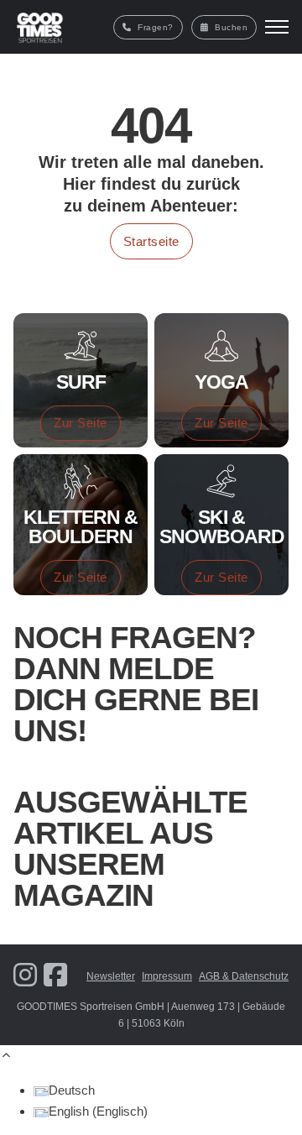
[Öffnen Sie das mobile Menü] (277, 27)
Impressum (167, 976)
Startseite (151, 241)
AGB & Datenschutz (244, 976)
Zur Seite (80, 423)
